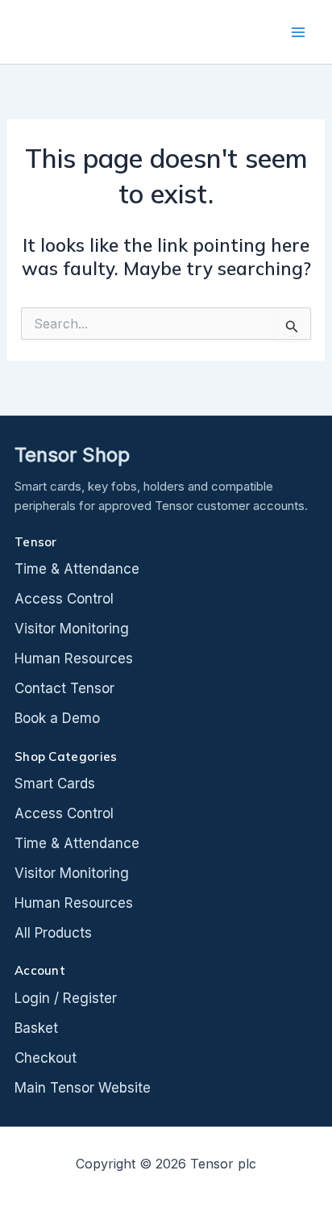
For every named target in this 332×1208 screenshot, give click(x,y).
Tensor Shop (72, 455)
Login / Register (66, 998)
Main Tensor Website (83, 1088)
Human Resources (74, 658)
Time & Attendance (77, 569)
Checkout (46, 1058)
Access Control (64, 599)
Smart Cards (55, 783)
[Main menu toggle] (298, 32)
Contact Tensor (64, 688)
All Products (53, 933)
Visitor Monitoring (72, 629)
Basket (36, 1028)
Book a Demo (57, 718)
